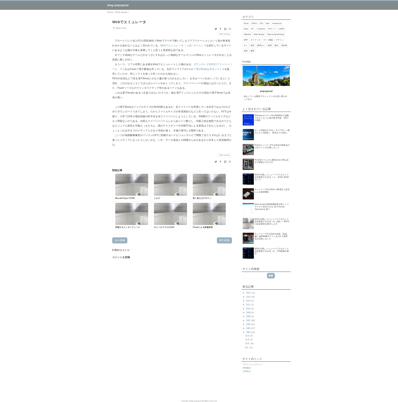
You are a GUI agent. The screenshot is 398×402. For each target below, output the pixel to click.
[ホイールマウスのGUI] (170, 216)
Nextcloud (277, 23)
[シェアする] (220, 29)
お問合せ (247, 371)
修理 (252, 51)
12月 (247, 336)
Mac (268, 23)
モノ (246, 45)
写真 (246, 51)
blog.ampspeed (117, 5)
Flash (246, 23)
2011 (248, 304)
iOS (261, 23)
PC (252, 29)
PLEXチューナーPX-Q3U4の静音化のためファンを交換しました (272, 146)
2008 (248, 316)
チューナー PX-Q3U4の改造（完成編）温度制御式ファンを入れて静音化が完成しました (271, 236)
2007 (248, 320)
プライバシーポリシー (253, 364)
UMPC (282, 29)
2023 (248, 293)
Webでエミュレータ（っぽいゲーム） (182, 45)
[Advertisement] (147, 388)
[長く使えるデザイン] (209, 187)
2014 (248, 301)
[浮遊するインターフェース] (132, 216)
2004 (248, 332)
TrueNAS (261, 29)
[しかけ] (170, 187)
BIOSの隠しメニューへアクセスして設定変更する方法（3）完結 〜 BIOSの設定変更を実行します (272, 221)
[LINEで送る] (225, 29)
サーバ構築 (268, 40)
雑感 (270, 45)
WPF (246, 40)
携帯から (261, 45)
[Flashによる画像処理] (209, 216)
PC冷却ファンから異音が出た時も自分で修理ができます (272, 161)
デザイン (279, 40)
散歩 (276, 45)
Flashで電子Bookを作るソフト (204, 69)
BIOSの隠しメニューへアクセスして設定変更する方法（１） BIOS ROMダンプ (272, 177)
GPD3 (254, 23)
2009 (248, 312)
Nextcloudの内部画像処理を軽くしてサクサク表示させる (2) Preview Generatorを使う (272, 206)
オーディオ (255, 40)
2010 (248, 308)
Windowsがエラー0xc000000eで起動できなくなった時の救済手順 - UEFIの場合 (272, 117)
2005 (248, 328)
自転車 (284, 45)
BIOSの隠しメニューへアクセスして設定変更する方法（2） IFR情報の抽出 (272, 251)
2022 (248, 297)
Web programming (275, 34)
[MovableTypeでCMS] (132, 187)
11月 (247, 339)
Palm (246, 29)
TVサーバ (272, 29)
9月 (247, 347)
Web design (224, 34)
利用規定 (247, 368)
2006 (248, 324)
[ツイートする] (216, 29)
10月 (247, 343)
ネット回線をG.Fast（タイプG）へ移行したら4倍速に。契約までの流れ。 (272, 131)
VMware (247, 34)
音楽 (252, 45)
